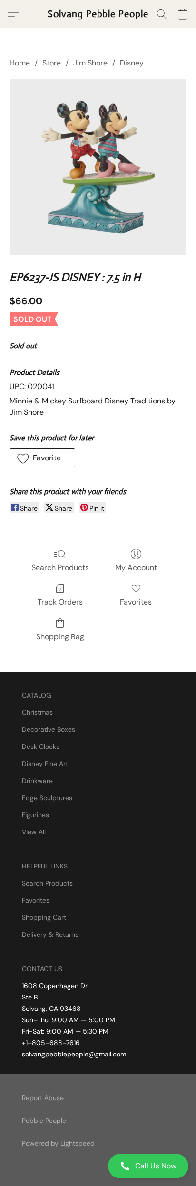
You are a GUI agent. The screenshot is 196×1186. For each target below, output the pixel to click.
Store (51, 63)
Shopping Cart (44, 917)
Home (20, 63)
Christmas (37, 712)
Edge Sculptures (47, 798)
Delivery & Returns (50, 934)
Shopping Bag (60, 637)
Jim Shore (90, 63)
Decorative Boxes (48, 729)
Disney (132, 63)
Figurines (35, 815)
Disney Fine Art (45, 763)
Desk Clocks (40, 746)
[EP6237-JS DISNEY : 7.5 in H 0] (98, 167)
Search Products (60, 567)
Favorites (136, 602)
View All (34, 832)
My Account (136, 567)
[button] (98, 1166)
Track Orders (60, 602)
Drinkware (37, 780)
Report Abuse (43, 1097)
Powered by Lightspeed (58, 1143)
